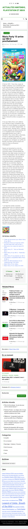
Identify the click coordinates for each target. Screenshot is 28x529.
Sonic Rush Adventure (10, 493)
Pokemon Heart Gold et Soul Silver (13, 486)
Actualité (6, 33)
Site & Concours (8, 447)
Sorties (6, 450)
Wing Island (23, 514)
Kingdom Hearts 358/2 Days (12, 477)
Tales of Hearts (21, 495)
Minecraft (5, 482)
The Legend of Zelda (16, 497)
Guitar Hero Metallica (18, 473)
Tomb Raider (21, 509)
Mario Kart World (7, 481)
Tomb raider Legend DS (6, 511)
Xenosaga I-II (5, 516)
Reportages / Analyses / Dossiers (10, 375)
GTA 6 (12, 473)
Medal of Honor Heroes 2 (16, 481)
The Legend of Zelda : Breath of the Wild (13, 503)
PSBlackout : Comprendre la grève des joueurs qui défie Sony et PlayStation (17, 311)
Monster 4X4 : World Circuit (14, 482)
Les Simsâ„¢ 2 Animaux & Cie (8, 479)
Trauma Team (18, 514)
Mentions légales (23, 521)
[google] (16, 3)
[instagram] (12, 3)
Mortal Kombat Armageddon (9, 484)
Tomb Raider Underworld (16, 511)
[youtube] (18, 3)
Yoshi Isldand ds (11, 516)
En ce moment (5, 373)
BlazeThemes (22, 523)
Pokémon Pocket (13, 488)
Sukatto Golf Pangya (13, 495)
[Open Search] (23, 19)
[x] (14, 3)
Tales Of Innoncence (6, 497)
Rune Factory (11, 490)
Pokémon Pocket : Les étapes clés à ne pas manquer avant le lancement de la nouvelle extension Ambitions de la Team (15, 411)
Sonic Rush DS (18, 493)
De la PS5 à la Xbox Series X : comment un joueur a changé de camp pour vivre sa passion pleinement (14, 422)
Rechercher (5, 393)
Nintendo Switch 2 (16, 387)
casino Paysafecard (7, 523)
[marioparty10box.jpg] (5, 229)
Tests (5, 453)
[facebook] (10, 3)
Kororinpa (22, 477)
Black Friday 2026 (14, 349)
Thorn (15, 509)
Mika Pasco (6, 44)
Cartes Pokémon (6, 473)
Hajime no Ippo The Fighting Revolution (10, 475)
